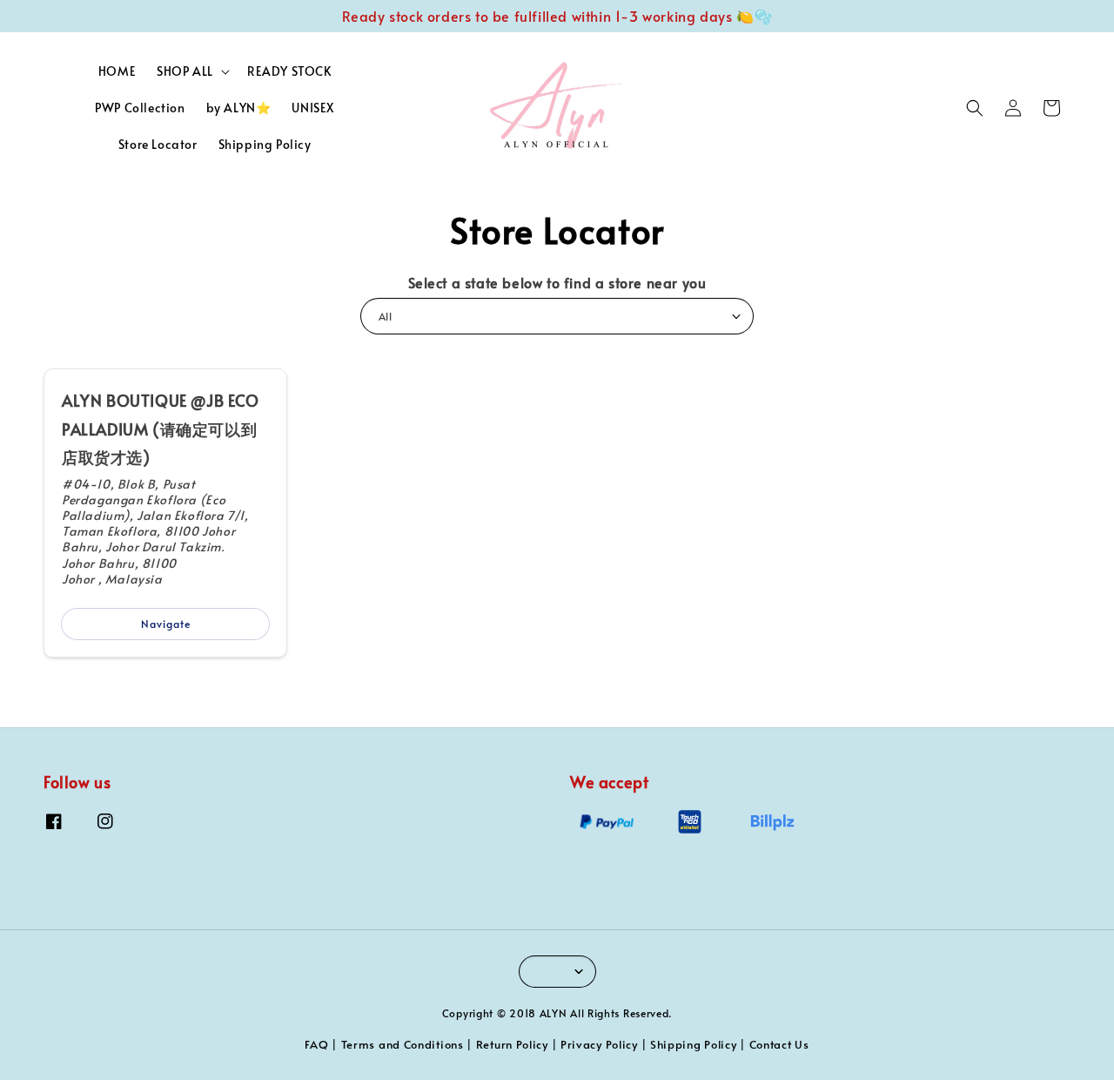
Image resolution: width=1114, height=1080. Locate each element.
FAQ (316, 1044)
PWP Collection (140, 107)
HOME (117, 71)
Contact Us (779, 1044)
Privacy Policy (599, 1044)
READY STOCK (289, 71)
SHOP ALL (185, 71)
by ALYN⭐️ (239, 107)
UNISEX (313, 107)
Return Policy (512, 1044)
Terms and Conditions (402, 1044)
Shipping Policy (265, 144)
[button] (975, 108)
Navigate (166, 624)
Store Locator (158, 144)
